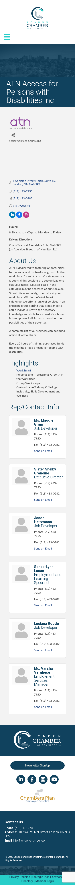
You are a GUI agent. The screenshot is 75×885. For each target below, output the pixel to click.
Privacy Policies (19, 877)
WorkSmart (23, 370)
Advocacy (58, 877)
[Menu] (7, 37)
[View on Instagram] (26, 217)
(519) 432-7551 (25, 828)
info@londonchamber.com (30, 840)
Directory (27, 881)
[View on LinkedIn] (12, 217)
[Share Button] (13, 135)
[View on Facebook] (19, 217)
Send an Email (43, 450)
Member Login (44, 881)
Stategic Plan (40, 877)
